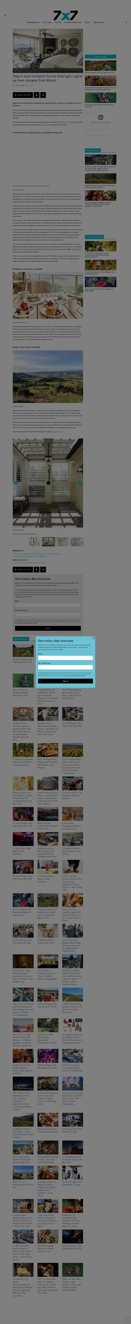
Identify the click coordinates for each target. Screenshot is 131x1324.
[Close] (93, 638)
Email (40, 653)
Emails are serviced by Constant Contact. (75, 675)
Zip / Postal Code (44, 663)
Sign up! (65, 681)
